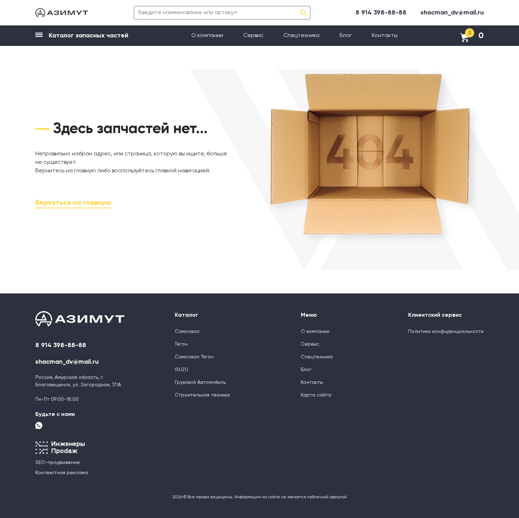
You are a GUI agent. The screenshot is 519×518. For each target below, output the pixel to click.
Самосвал (187, 331)
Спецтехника (302, 35)
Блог (346, 35)
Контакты (385, 35)
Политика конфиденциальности (446, 331)
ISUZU (181, 369)
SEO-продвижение (57, 462)
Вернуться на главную (73, 203)
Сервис (253, 35)
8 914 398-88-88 (381, 13)
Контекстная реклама (61, 472)
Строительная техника (202, 395)
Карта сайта (316, 395)
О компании (207, 35)
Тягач (181, 344)
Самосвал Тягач (194, 357)
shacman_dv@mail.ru (452, 13)
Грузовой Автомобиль (200, 382)
